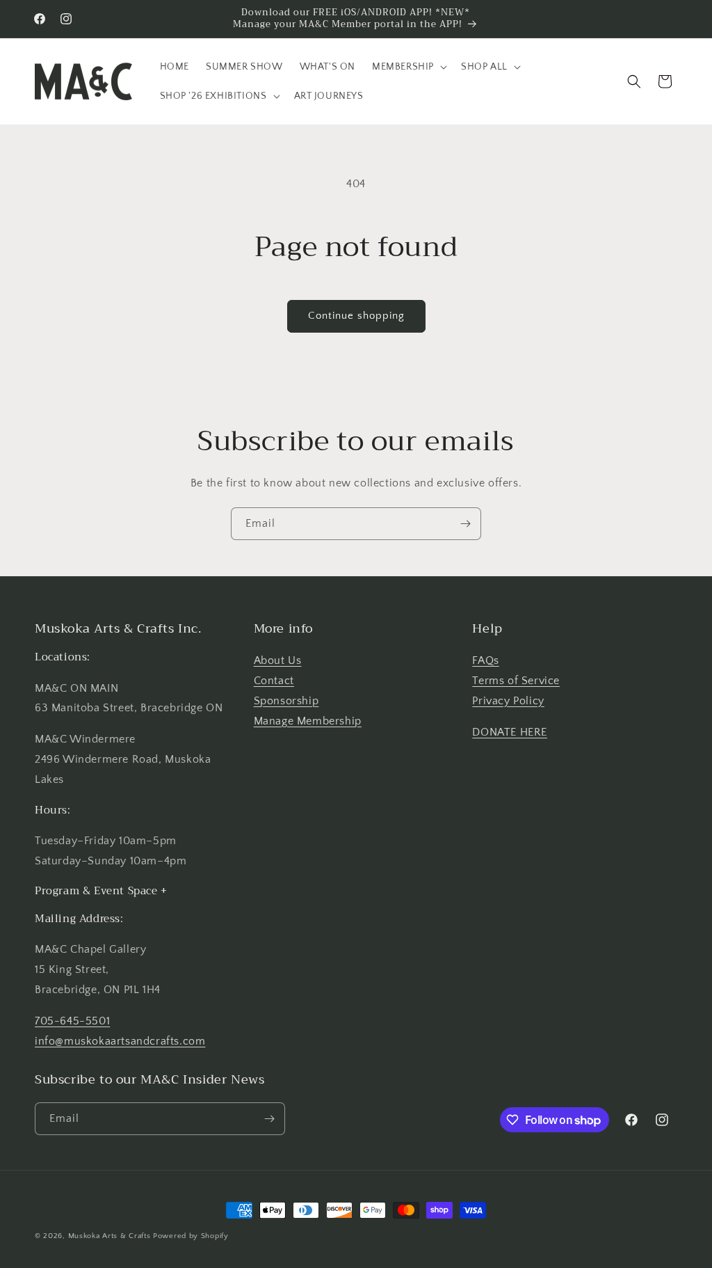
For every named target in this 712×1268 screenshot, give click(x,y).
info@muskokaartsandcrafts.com (120, 1041)
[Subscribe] (465, 523)
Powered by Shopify (191, 1236)
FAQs (485, 660)
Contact (274, 680)
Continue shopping (356, 316)
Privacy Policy (508, 701)
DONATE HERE (509, 732)
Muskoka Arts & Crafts (109, 1236)
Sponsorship (286, 701)
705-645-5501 (72, 1021)
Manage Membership (308, 721)
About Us (278, 660)
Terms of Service (516, 680)
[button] (408, 66)
